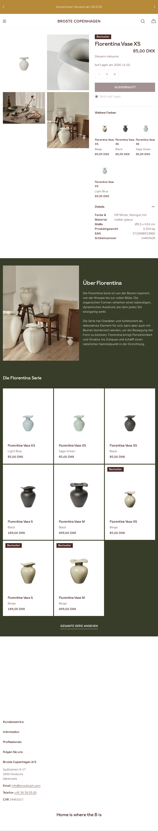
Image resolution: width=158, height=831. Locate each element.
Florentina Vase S (20, 521)
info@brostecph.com (26, 785)
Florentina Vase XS (21, 445)
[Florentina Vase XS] (28, 414)
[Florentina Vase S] (28, 490)
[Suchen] (143, 21)
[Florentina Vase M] (79, 490)
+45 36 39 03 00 (25, 792)
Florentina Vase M (72, 521)
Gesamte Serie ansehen (79, 626)
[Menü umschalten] (4, 21)
